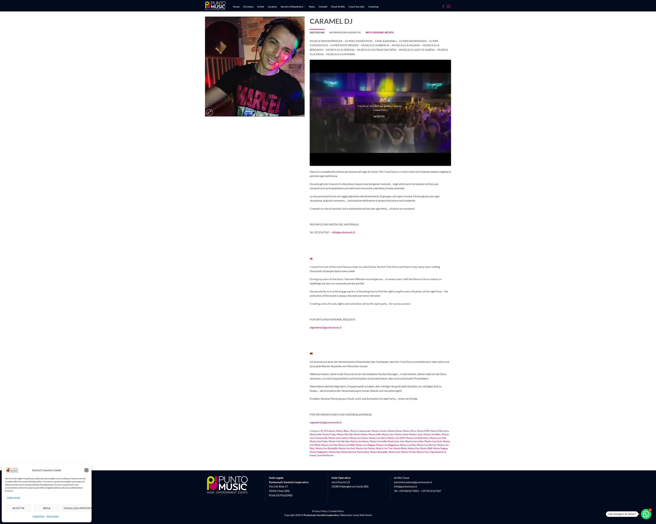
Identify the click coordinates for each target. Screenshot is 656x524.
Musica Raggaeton (319, 452)
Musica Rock (363, 452)
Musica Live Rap (408, 445)
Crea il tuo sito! (356, 6)
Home (236, 6)
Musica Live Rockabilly (326, 448)
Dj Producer (329, 431)
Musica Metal (400, 448)
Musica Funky (329, 434)
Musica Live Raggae (365, 445)
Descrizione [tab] (317, 32)
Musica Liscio (415, 434)
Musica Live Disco (377, 438)
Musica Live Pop (329, 445)
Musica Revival (348, 452)
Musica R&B (426, 448)
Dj (321, 431)
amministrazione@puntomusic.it (413, 482)
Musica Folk (315, 434)
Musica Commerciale (360, 431)
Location (272, 6)
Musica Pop (413, 448)
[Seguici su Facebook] (443, 6)
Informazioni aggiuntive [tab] (345, 32)
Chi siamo (248, 6)
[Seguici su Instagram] (448, 6)
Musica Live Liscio (433, 441)
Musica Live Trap (384, 448)
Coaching (373, 6)
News (312, 6)
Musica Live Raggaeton (387, 445)
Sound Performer (325, 455)
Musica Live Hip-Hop (339, 441)
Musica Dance (395, 431)
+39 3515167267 (431, 490)
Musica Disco (409, 431)
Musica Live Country (338, 438)
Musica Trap (423, 452)
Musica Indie (374, 434)
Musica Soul (394, 452)
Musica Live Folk (438, 438)
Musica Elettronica (439, 431)
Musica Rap (334, 452)
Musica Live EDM (396, 438)
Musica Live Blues (432, 434)
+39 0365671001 (408, 490)
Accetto (379, 116)
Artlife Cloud (401, 477)
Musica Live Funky (319, 441)
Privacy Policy (52, 516)
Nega (46, 508)
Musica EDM (423, 431)
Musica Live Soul (346, 448)
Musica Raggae (440, 448)
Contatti (323, 6)
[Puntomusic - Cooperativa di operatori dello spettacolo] (215, 5)
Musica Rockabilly (378, 452)
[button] (86, 470)
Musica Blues (342, 431)
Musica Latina (401, 434)
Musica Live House (359, 441)
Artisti (260, 6)
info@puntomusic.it (343, 232)
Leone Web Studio (362, 515)
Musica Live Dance (358, 438)
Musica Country (379, 431)
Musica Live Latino (414, 441)
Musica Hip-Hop (345, 434)
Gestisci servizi (13, 497)
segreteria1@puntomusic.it (325, 327)
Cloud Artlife (338, 6)
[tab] (380, 32)
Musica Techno (408, 452)
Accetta (18, 508)
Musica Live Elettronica (417, 438)
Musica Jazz (388, 434)
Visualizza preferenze (76, 508)
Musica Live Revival (426, 445)
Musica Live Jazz (396, 441)
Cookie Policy (39, 516)
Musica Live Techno (365, 448)
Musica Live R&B (346, 445)
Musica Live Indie (378, 441)
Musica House (360, 434)
